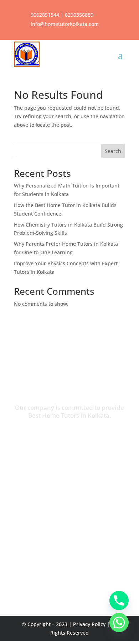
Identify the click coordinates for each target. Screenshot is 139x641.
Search (113, 151)
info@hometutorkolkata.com (65, 24)
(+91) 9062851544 (83, 435)
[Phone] (119, 600)
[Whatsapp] (119, 622)
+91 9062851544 (100, 561)
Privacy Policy (89, 624)
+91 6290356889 (52, 561)
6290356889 (79, 14)
